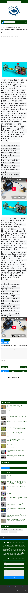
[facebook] (2, 591)
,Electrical (16, 36)
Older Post (23, 367)
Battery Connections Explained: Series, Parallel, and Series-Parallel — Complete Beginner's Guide (17, 457)
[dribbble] (15, 591)
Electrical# (7, 340)
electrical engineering (16, 529)
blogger (5, 371)
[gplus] (7, 591)
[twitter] (5, 591)
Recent (5, 468)
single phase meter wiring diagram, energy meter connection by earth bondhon (16, 515)
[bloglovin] (12, 591)
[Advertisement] (14, 50)
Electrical (7, 25)
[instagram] (23, 591)
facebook (22, 371)
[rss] (18, 591)
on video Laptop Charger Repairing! (16, 416)
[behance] (20, 591)
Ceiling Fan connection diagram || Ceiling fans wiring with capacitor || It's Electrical (16, 446)
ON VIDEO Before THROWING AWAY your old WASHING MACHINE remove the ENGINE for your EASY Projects (17, 482)
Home (2, 25)
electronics (12, 531)
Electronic (4, 531)
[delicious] (26, 591)
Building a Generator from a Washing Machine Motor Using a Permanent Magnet (17, 423)
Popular (14, 468)
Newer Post (4, 367)
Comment (23, 468)
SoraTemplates (10, 587)
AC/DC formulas (11, 410)
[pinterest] (10, 591)
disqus (13, 371)
